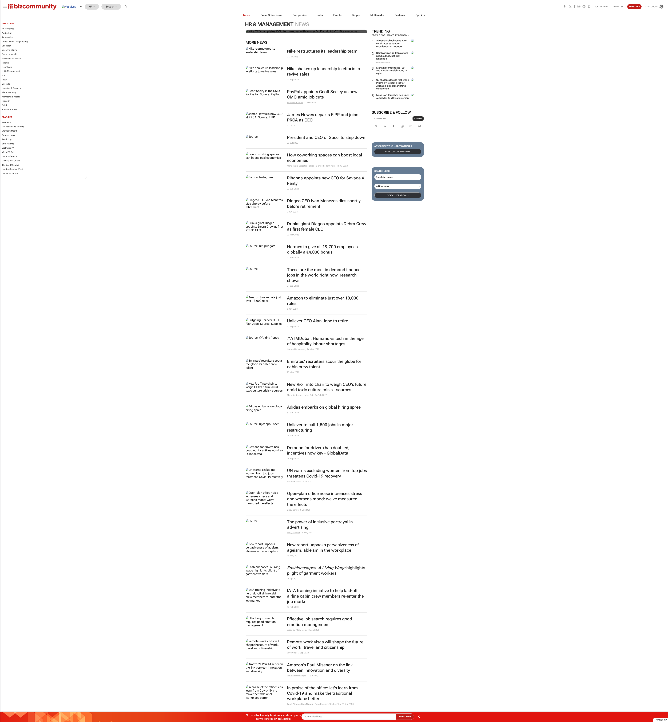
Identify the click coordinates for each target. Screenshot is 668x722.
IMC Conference (9, 156)
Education (6, 46)
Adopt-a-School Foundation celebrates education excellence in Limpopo (391, 43)
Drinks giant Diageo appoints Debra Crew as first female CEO (326, 226)
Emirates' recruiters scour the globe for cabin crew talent (324, 364)
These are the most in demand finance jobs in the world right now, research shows (323, 275)
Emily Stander (293, 532)
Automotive (7, 37)
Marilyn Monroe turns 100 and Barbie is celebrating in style (391, 70)
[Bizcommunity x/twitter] (570, 6)
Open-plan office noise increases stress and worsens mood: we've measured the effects (324, 499)
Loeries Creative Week (12, 169)
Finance (5, 63)
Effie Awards (8, 144)
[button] (126, 6)
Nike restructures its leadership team (322, 51)
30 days (390, 35)
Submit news (602, 6)
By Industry (401, 35)
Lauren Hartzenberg (296, 349)
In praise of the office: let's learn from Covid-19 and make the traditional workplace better (322, 693)
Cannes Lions (8, 135)
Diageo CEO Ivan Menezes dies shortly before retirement (324, 203)
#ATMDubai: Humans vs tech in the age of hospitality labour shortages (325, 341)
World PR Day (8, 152)
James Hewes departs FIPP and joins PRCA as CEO (322, 117)
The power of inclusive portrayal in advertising (320, 524)
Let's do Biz (661, 720)
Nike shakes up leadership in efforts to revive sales (323, 71)
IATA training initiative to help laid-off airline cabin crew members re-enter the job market (325, 596)
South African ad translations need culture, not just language (392, 56)
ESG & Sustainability (11, 58)
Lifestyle (6, 84)
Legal (4, 79)
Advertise (618, 6)
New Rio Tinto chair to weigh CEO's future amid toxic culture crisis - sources (326, 387)
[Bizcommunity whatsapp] (589, 6)
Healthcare (7, 67)
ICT (3, 75)
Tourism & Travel (9, 109)
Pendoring (6, 139)
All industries (8, 28)
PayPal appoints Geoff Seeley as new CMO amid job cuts (322, 94)
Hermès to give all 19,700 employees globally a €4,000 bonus (322, 249)
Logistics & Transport (12, 88)
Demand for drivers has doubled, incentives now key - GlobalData (318, 450)
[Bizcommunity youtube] (584, 6)
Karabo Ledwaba (295, 102)
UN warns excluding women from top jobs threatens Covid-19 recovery (327, 473)
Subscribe (418, 118)
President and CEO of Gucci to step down (326, 137)
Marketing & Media (11, 97)
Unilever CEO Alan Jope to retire (317, 320)
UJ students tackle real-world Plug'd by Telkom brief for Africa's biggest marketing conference (392, 84)
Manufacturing (9, 92)
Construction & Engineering (14, 41)
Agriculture (7, 33)
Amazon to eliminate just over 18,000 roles (323, 301)
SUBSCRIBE (405, 716)
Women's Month (9, 131)
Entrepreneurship (10, 54)
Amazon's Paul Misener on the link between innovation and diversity (320, 667)
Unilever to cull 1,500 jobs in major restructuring (320, 427)
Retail (4, 105)
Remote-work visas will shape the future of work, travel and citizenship (325, 645)
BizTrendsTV (8, 148)
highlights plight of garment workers (326, 570)
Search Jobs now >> (397, 195)
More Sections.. (11, 173)
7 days (382, 35)
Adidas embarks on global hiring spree (324, 407)
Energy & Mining (9, 50)
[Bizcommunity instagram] (579, 6)
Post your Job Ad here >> (397, 152)
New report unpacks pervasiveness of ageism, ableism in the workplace (323, 547)
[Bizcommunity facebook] (574, 6)
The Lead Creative (10, 165)
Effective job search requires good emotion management (319, 622)
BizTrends (6, 122)
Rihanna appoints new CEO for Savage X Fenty (325, 181)
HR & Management (11, 71)
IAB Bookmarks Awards (13, 126)
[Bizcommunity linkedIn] (565, 6)
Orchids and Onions (11, 160)
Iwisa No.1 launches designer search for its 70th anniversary (392, 96)
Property (6, 101)
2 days (375, 35)
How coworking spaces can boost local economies (324, 158)
